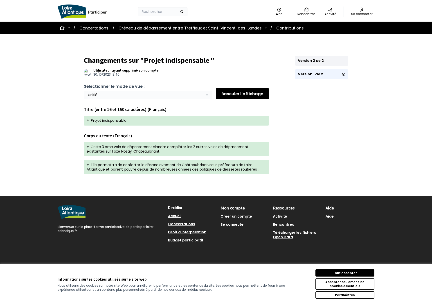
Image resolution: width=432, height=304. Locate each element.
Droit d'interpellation (187, 232)
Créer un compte (236, 216)
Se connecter (232, 224)
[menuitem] (192, 216)
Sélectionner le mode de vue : (114, 86)
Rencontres (283, 224)
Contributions (290, 28)
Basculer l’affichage (242, 94)
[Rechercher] (181, 11)
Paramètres (345, 295)
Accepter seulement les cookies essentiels (344, 284)
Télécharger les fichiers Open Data (294, 235)
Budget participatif (185, 240)
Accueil (174, 215)
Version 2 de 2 (311, 60)
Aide (330, 216)
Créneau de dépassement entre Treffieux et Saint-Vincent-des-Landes (190, 28)
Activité (280, 216)
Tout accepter (345, 273)
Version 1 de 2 (310, 74)
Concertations (93, 28)
